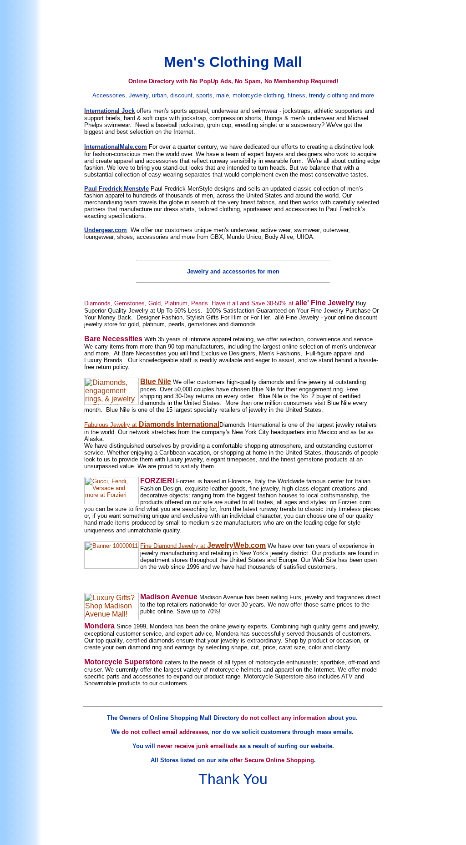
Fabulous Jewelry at (111, 424)
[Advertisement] (234, 24)
